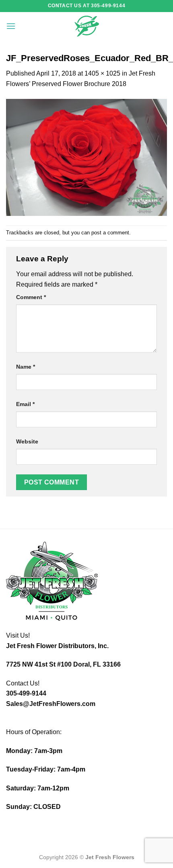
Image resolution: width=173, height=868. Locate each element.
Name (25, 366)
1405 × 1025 (102, 73)
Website (27, 441)
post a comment (110, 233)
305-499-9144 (26, 693)
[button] (11, 26)
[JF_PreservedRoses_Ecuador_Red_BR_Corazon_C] (86, 157)
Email (25, 404)
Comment (31, 297)
